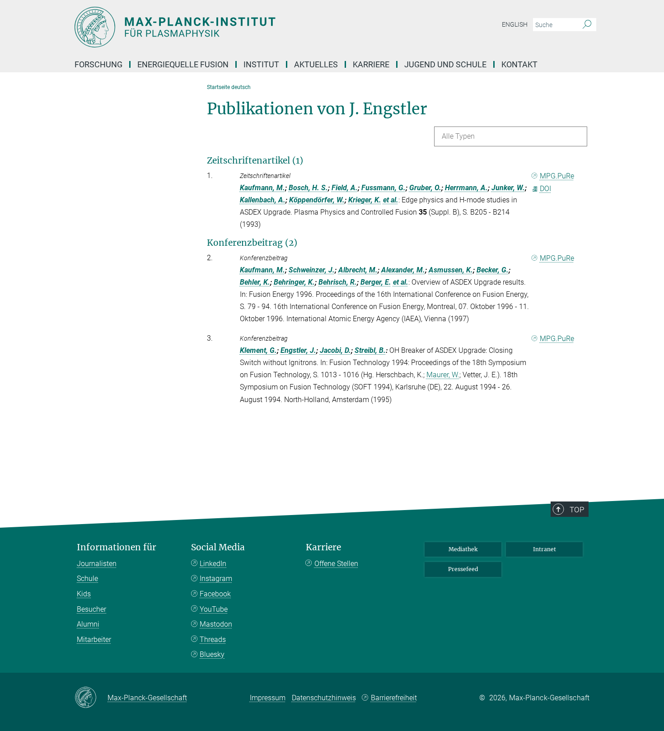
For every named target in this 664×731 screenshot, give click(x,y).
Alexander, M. (403, 270)
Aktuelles (316, 64)
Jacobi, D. (335, 350)
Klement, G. (258, 350)
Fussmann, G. (383, 187)
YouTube (214, 609)
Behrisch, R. (337, 282)
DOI (545, 188)
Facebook (215, 594)
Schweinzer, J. (312, 270)
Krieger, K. (364, 200)
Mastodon (216, 624)
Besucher (91, 609)
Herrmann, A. (466, 187)
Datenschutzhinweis (324, 698)
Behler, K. (255, 282)
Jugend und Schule (445, 64)
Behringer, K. (294, 282)
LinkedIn (213, 563)
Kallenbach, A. (262, 200)
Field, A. (345, 187)
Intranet (544, 549)
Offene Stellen (336, 563)
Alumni (88, 624)
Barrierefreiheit (394, 698)
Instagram (216, 578)
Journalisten (97, 563)
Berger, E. (375, 282)
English (515, 24)
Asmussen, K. (451, 270)
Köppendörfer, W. (317, 200)
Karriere (371, 64)
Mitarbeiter (94, 639)
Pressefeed (463, 569)
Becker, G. (493, 270)
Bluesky (212, 654)
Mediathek (463, 549)
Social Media (218, 547)
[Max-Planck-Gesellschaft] (91, 698)
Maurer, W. (442, 374)
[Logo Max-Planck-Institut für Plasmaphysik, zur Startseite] (244, 27)
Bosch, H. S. (308, 187)
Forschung (98, 64)
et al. (390, 200)
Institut (261, 64)
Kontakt (519, 64)
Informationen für (116, 547)
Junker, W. (508, 187)
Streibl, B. (370, 350)
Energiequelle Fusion (183, 64)
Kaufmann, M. (262, 187)
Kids (84, 594)
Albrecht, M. (358, 270)
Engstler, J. (298, 350)
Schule (87, 578)
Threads (213, 639)
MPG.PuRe (557, 176)
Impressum (267, 698)
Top (577, 509)
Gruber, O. (425, 187)
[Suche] (587, 25)
